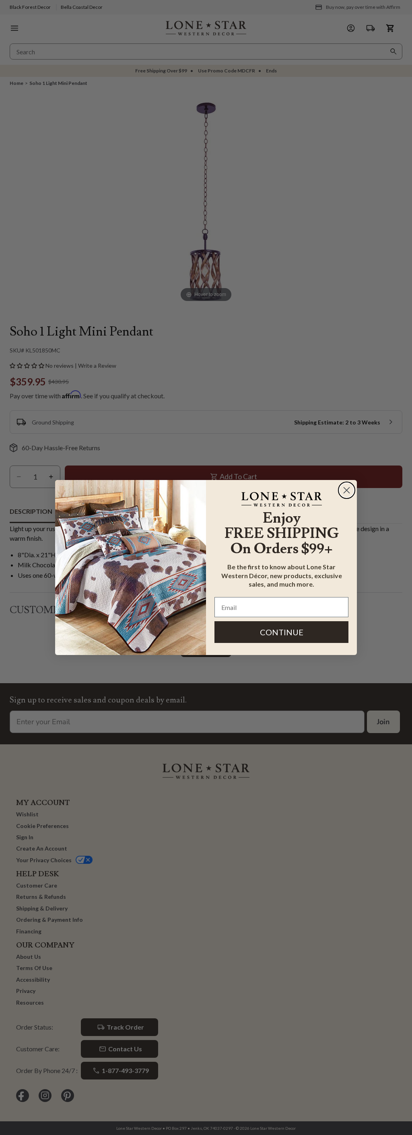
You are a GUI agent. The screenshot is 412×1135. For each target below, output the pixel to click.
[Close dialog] (347, 490)
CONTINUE (281, 632)
